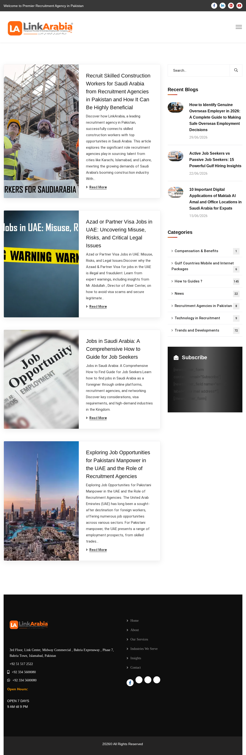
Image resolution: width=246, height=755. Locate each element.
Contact (135, 667)
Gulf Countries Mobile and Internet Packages (204, 266)
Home (134, 620)
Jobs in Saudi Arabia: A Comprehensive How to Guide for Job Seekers (113, 349)
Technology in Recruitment (206, 318)
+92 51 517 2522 (21, 664)
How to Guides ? (207, 281)
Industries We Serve (144, 649)
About (134, 630)
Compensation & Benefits (206, 251)
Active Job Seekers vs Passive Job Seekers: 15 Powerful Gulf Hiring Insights (215, 159)
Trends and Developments (206, 330)
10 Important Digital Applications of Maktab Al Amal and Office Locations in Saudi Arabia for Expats (215, 198)
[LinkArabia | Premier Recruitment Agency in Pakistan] (39, 26)
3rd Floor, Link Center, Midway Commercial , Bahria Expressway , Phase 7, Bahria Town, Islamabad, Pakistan (62, 653)
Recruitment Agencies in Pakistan (206, 306)
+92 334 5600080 (24, 672)
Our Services (139, 639)
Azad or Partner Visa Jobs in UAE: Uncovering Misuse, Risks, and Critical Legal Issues (119, 234)
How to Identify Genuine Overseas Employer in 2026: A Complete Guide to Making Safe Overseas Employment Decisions (215, 117)
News (206, 293)
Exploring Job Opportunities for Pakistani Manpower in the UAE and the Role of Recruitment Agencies (118, 464)
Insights (135, 658)
